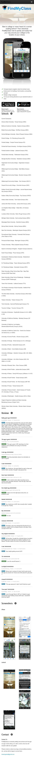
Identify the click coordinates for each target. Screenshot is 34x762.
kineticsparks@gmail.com (8, 754)
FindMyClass (6, 2)
